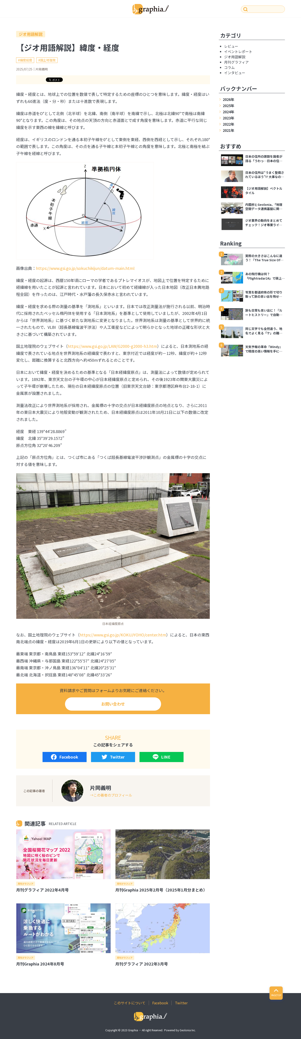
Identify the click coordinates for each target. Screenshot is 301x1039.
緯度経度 (26, 60)
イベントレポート (238, 51)
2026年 (228, 99)
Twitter (117, 757)
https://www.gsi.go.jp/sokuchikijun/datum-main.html (85, 268)
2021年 (228, 130)
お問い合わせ (113, 704)
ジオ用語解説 (31, 34)
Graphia (133, 1030)
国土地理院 (48, 60)
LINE (165, 757)
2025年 (228, 106)
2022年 (228, 124)
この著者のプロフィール (112, 795)
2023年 (228, 118)
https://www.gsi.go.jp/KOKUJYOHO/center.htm (123, 635)
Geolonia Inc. (188, 1030)
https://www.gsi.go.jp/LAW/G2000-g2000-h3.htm (112, 346)
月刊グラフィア (25, 883)
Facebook (68, 757)
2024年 (228, 112)
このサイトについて (129, 1002)
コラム (229, 67)
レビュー (231, 46)
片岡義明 (41, 69)
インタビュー (234, 72)
